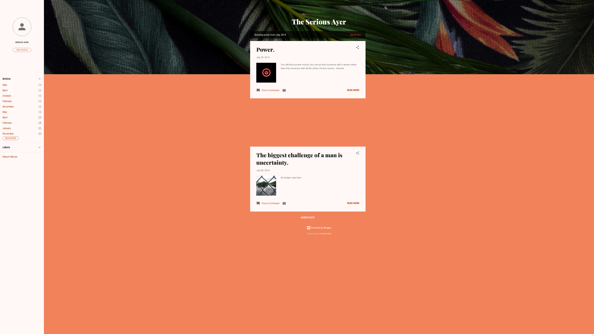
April (4, 90)
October (6, 95)
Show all (355, 34)
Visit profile (22, 50)
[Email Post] (284, 91)
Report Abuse (9, 156)
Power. (265, 49)
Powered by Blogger (320, 227)
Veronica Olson (325, 234)
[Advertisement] (378, 77)
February (7, 101)
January (6, 128)
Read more (353, 90)
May (4, 85)
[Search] (386, 8)
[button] (357, 48)
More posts (308, 217)
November (8, 106)
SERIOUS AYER (22, 42)
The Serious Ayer (319, 21)
